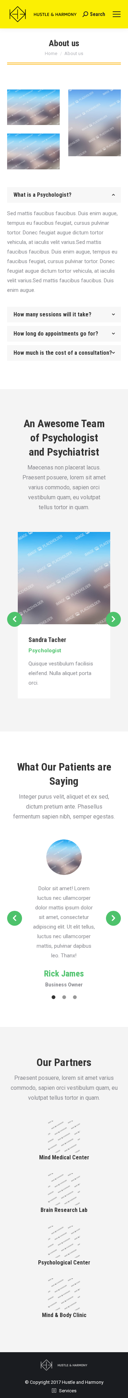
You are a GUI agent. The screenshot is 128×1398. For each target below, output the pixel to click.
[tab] (64, 195)
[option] (64, 615)
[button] (14, 619)
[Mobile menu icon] (116, 14)
